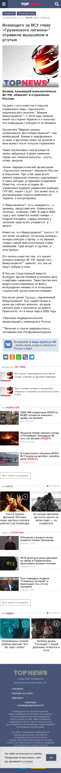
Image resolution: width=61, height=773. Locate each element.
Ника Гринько (42, 17)
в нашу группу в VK (42, 342)
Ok (51, 757)
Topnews (30, 297)
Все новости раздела (15, 475)
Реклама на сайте (22, 693)
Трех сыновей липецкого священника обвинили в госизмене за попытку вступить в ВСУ (37, 391)
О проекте (17, 688)
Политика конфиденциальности (30, 704)
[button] (4, 4)
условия (28, 761)
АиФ (28, 191)
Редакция (17, 697)
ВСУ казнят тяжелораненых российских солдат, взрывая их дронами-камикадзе (35, 375)
